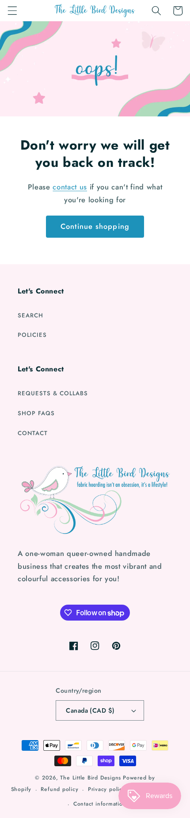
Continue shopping (95, 226)
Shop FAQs (36, 413)
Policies (32, 335)
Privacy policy (106, 789)
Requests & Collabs (53, 393)
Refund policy (59, 789)
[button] (12, 10)
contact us (70, 186)
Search (30, 315)
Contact (33, 433)
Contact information (99, 804)
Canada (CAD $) (90, 710)
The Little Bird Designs (90, 778)
